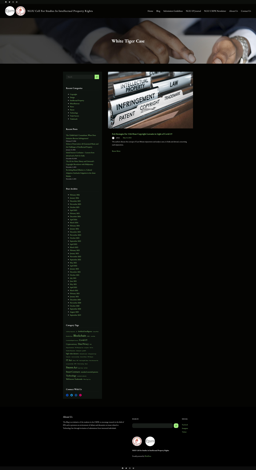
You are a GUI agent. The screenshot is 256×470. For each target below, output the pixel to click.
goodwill (84, 350)
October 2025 (74, 207)
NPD (75, 363)
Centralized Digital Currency (72, 340)
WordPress (148, 456)
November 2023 (75, 235)
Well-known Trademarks (74, 379)
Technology (74, 113)
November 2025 (75, 204)
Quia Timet (80, 368)
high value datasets (72, 353)
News (72, 106)
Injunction (68, 356)
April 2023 (73, 244)
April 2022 (73, 265)
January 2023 (74, 253)
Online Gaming (80, 363)
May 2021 (73, 284)
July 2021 (73, 278)
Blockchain (79, 335)
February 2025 (75, 213)
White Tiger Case (86, 379)
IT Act (69, 360)
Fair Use (91, 347)
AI (76, 331)
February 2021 (75, 293)
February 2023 (75, 250)
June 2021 (73, 281)
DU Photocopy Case (79, 347)
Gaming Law (78, 350)
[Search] (97, 77)
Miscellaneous (75, 103)
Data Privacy (83, 343)
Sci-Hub (85, 368)
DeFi (91, 344)
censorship (93, 336)
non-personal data (69, 363)
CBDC (88, 336)
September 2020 (75, 309)
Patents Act (71, 367)
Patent (72, 110)
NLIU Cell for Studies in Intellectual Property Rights (60, 11)
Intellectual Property (77, 100)
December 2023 (75, 232)
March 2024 (74, 222)
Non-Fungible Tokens (83, 360)
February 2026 (75, 195)
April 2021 (73, 287)
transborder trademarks (81, 376)
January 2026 (74, 198)
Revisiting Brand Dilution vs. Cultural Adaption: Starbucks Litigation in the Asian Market (81, 173)
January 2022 (74, 269)
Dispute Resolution (70, 347)
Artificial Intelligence (85, 331)
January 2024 (74, 229)
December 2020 (75, 299)
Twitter (184, 432)
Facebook (185, 425)
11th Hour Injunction (70, 331)
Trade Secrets (74, 116)
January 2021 (74, 296)
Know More (116, 151)
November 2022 (75, 256)
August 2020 (74, 312)
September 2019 (75, 315)
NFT (77, 360)
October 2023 (74, 238)
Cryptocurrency (71, 344)
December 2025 (75, 201)
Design (72, 97)
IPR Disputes (90, 356)
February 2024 (75, 225)
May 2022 (73, 262)
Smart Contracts (73, 371)
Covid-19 (83, 340)
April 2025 (73, 210)
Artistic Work (95, 331)
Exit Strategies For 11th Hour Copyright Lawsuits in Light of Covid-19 (142, 134)
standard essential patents (89, 372)
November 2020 (75, 303)
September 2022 (75, 259)
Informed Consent (83, 353)
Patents (86, 363)
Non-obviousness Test (93, 360)
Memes (74, 360)
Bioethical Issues (69, 336)
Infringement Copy (92, 353)
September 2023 (75, 241)
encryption (86, 347)
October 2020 (74, 306)
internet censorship (75, 356)
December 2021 (75, 272)
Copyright (73, 94)
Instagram (185, 428)
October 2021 (74, 275)
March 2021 (74, 290)
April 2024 (73, 219)
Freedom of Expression (70, 350)
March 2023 (74, 247)
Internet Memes (83, 356)
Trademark (73, 119)
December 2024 (75, 216)
